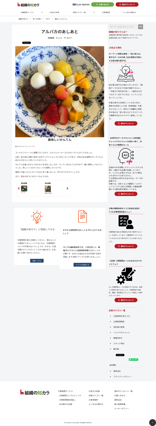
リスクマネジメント (121, 332)
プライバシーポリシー (122, 376)
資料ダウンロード (128, 4)
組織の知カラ (23, 19)
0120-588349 (82, 4)
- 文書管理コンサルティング (69, 395)
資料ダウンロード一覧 (123, 391)
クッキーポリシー (121, 408)
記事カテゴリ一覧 (79, 12)
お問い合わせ (104, 4)
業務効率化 (118, 338)
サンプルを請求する (82, 265)
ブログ (47, 19)
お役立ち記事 (54, 12)
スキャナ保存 (118, 343)
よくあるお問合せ (129, 12)
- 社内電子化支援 (65, 404)
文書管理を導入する (121, 316)
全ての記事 (37, 19)
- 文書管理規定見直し (67, 399)
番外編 (116, 349)
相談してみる (36, 261)
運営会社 (117, 371)
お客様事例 (106, 12)
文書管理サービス (27, 12)
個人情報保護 (119, 404)
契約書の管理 (118, 327)
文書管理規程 (118, 321)
